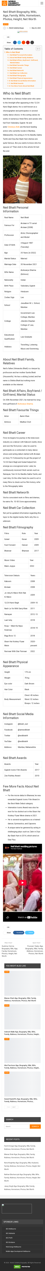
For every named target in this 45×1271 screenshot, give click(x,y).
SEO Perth (9, 1238)
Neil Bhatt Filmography (18, 75)
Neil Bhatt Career (16, 68)
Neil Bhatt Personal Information (21, 55)
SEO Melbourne (11, 1229)
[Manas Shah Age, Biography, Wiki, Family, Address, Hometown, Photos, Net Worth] (22, 983)
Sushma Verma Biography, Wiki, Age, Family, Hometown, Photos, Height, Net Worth (10, 951)
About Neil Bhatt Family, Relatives (21, 57)
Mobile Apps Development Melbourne (18, 1251)
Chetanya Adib (14, 127)
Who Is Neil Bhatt (13, 52)
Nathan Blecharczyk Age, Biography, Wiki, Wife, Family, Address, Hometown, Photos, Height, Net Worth (22, 1178)
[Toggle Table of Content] (36, 49)
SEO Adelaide (10, 1233)
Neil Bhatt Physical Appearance (21, 78)
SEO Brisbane (10, 1242)
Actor (6, 24)
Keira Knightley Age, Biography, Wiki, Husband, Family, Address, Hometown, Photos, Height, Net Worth (22, 1166)
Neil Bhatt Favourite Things (19, 65)
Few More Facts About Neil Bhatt (22, 86)
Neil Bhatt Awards (17, 83)
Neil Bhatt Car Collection (18, 73)
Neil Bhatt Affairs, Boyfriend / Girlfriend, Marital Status (24, 61)
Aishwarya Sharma (25, 404)
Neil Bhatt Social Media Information (23, 81)
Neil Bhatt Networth (17, 70)
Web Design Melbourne (13, 1247)
